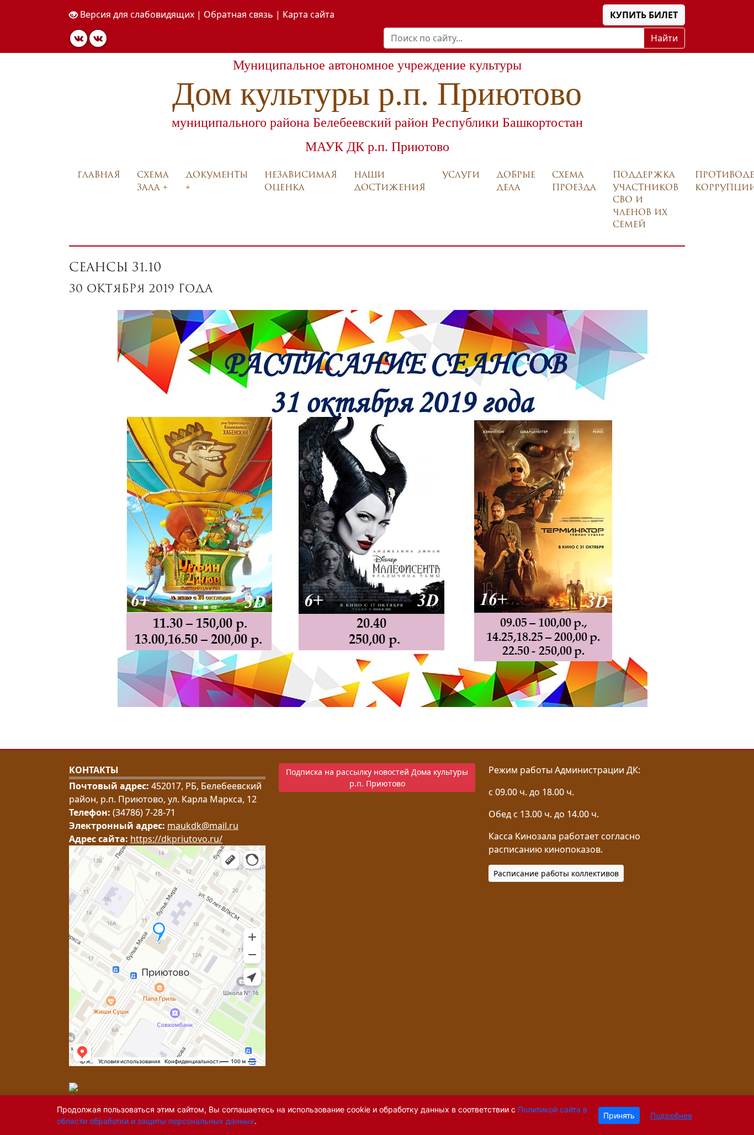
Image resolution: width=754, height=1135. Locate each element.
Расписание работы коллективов (556, 873)
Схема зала (153, 181)
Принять (619, 1115)
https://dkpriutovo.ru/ (176, 839)
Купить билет (644, 15)
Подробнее (671, 1115)
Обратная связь (238, 14)
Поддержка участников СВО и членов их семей (645, 199)
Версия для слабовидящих (136, 14)
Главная (98, 175)
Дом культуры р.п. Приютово (377, 94)
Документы (216, 175)
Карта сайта (308, 14)
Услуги (461, 175)
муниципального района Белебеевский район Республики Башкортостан (377, 122)
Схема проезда (574, 181)
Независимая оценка (300, 181)
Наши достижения (390, 181)
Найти (664, 38)
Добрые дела (515, 181)
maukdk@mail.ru (202, 826)
